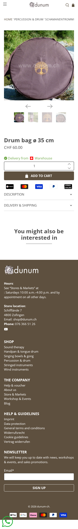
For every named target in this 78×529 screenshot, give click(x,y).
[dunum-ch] (39, 4)
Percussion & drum (28, 19)
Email (9, 470)
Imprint (9, 419)
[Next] (50, 106)
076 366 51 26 (25, 324)
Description (14, 194)
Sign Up (39, 488)
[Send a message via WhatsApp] (7, 521)
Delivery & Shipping (20, 205)
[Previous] (28, 106)
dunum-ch (43, 506)
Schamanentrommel (61, 19)
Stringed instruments (18, 365)
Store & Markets (15, 394)
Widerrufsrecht (14, 433)
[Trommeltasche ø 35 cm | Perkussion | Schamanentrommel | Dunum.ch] (39, 65)
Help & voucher (14, 385)
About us (10, 390)
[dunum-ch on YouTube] (6, 330)
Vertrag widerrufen (17, 442)
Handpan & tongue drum (21, 351)
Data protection (14, 424)
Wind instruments (16, 369)
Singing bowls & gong (19, 356)
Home (8, 19)
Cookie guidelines (16, 437)
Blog (7, 403)
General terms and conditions (24, 428)
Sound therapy (14, 347)
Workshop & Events (17, 399)
